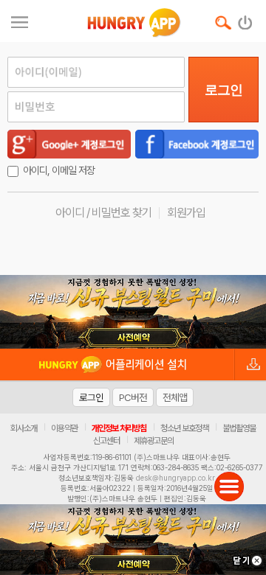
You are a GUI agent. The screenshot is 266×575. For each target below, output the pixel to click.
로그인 (223, 90)
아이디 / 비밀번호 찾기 (103, 213)
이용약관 (64, 428)
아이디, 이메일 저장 (59, 170)
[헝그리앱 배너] (133, 312)
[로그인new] (245, 19)
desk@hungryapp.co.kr (175, 477)
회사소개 (23, 428)
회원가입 (186, 213)
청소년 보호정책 (184, 428)
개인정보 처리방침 (119, 428)
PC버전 (133, 397)
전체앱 (175, 397)
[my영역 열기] (19, 20)
